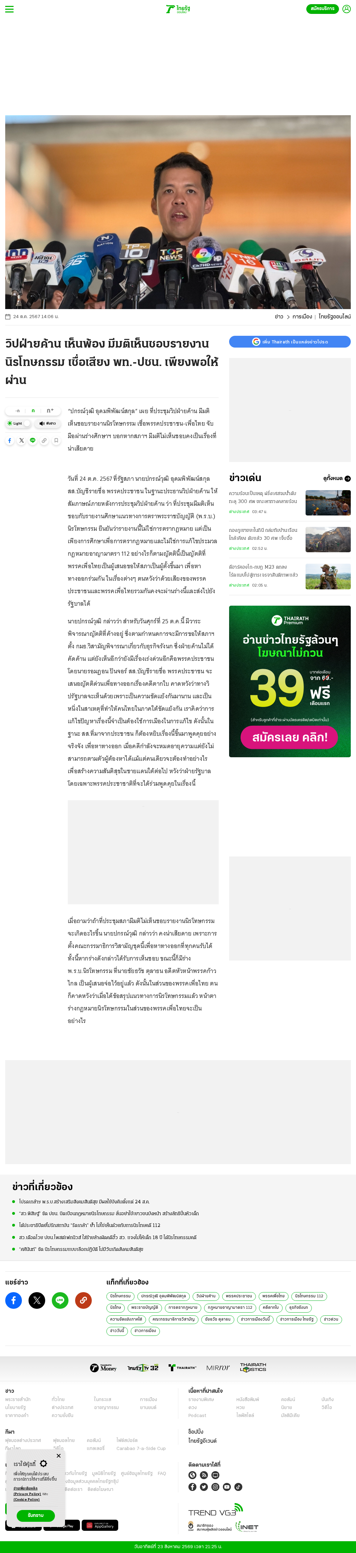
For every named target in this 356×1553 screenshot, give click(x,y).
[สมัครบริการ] (290, 681)
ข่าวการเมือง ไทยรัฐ (297, 1319)
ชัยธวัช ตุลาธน (217, 1319)
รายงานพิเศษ (201, 1399)
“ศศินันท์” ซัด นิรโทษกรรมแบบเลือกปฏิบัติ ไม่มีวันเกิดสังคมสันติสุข (81, 1249)
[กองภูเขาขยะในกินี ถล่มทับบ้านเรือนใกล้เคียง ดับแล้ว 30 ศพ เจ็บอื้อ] (328, 539)
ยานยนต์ (148, 1407)
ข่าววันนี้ (117, 1331)
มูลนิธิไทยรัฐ (104, 1473)
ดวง (192, 1407)
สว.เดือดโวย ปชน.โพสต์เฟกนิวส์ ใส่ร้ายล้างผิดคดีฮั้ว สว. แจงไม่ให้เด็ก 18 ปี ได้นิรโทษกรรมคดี (107, 1237)
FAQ (162, 1473)
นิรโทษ (115, 1308)
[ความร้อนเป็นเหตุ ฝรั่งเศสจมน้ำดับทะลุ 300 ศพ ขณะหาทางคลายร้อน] (328, 502)
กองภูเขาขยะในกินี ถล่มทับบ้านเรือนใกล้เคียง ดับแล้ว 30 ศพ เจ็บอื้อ (263, 534)
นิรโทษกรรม (120, 1296)
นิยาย (286, 1407)
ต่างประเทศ (239, 512)
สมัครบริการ (322, 8)
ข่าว (279, 317)
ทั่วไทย (58, 1399)
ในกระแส (102, 1399)
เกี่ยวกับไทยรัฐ (73, 1473)
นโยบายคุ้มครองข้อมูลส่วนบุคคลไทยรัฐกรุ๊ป (78, 1481)
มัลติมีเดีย (290, 1415)
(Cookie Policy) (27, 1500)
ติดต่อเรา (73, 1489)
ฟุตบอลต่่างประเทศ (23, 1440)
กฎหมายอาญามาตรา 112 (230, 1308)
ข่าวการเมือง (145, 1331)
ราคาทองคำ (17, 1415)
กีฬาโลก (13, 1448)
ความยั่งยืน (62, 1415)
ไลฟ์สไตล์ (245, 1415)
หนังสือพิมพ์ (247, 1399)
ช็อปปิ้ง (195, 1432)
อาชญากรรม (106, 1407)
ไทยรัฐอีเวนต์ (202, 1441)
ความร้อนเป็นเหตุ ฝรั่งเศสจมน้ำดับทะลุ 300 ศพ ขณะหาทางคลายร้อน (263, 497)
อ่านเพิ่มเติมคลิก (27, 1491)
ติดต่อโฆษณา (100, 1489)
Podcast (197, 1415)
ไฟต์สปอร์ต (127, 1440)
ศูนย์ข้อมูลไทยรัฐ (137, 1473)
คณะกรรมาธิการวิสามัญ (174, 1319)
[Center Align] (58, 1456)
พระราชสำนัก (18, 1399)
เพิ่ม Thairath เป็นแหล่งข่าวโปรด (295, 341)
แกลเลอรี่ (96, 1448)
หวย (240, 1407)
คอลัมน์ (288, 1399)
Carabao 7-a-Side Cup (141, 1448)
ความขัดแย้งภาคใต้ (126, 1319)
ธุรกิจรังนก (298, 1308)
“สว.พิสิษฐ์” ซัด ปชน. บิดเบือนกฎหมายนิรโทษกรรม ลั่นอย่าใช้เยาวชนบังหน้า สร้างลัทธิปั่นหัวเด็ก (109, 1214)
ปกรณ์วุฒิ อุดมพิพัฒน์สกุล (163, 1296)
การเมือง (302, 317)
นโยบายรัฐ (15, 1407)
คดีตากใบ (271, 1308)
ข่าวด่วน (331, 1319)
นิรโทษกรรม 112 (309, 1296)
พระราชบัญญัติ (144, 1308)
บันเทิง (328, 1399)
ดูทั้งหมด (333, 478)
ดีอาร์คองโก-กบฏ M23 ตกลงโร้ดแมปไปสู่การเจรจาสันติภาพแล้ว (263, 571)
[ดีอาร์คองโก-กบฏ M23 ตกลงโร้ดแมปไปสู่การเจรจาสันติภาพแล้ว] (328, 576)
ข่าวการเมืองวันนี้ (255, 1319)
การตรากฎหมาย (183, 1308)
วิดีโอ (327, 1407)
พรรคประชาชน (239, 1296)
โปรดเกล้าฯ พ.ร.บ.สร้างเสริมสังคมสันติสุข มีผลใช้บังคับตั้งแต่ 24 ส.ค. (84, 1202)
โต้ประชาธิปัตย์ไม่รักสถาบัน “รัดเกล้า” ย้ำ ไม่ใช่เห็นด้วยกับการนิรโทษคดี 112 (89, 1225)
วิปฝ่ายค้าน (206, 1296)
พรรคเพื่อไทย (273, 1296)
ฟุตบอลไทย (64, 1440)
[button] (9, 440)
